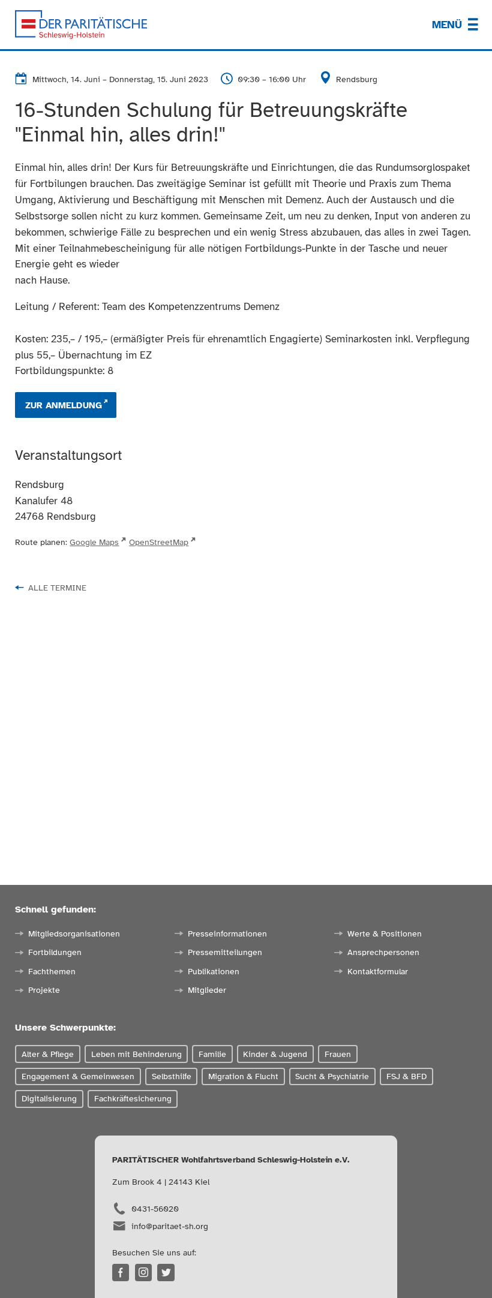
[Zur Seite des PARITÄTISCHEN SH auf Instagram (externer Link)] (143, 1272)
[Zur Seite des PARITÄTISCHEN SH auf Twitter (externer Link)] (166, 1272)
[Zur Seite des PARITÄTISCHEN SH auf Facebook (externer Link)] (121, 1272)
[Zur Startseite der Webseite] (81, 24)
